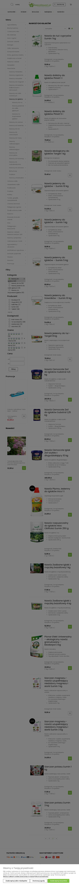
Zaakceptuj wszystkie (58, 881)
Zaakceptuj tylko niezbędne (16, 881)
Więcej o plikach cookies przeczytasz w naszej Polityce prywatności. (25, 877)
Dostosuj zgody (39, 881)
